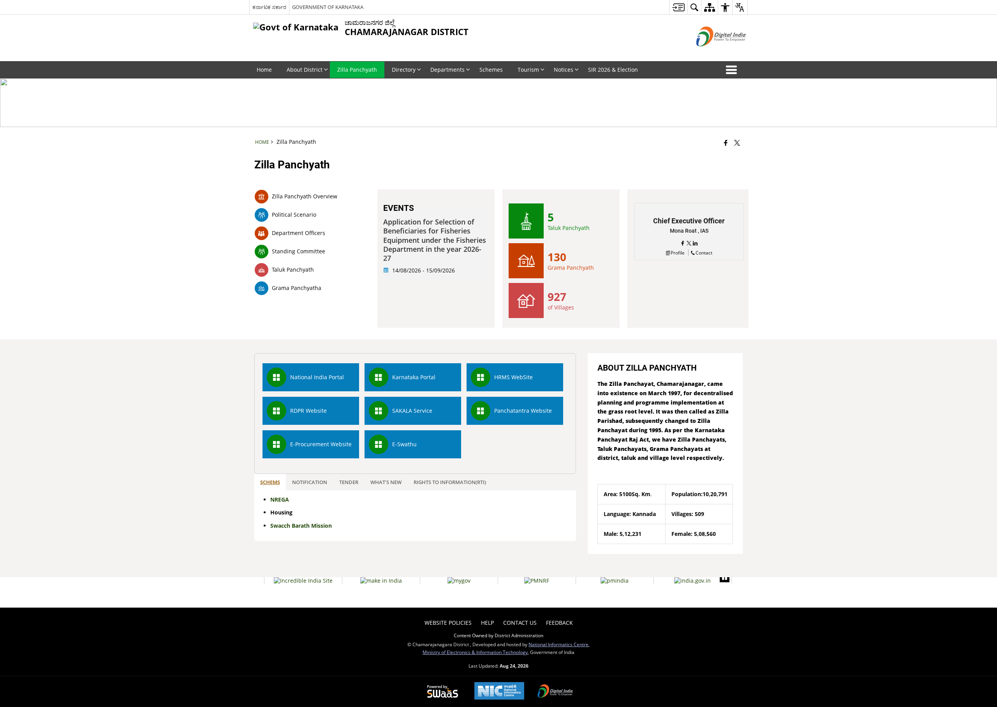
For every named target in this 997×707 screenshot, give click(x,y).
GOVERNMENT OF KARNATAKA (327, 7)
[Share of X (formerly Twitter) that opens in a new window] (737, 143)
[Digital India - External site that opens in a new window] (711, 53)
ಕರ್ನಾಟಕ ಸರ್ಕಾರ (269, 7)
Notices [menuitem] (563, 69)
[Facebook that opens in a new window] (726, 143)
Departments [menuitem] (447, 69)
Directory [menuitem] (404, 69)
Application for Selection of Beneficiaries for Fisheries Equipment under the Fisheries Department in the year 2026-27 (434, 240)
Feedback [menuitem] (559, 622)
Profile (678, 252)
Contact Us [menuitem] (520, 622)
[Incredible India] (303, 580)
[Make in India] (381, 580)
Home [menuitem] (264, 69)
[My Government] (458, 580)
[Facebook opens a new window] (683, 243)
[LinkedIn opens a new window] (695, 243)
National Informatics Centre (558, 644)
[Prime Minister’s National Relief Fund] (536, 580)
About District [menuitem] (304, 69)
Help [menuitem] (487, 622)
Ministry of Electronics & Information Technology (475, 652)
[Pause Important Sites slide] (724, 577)
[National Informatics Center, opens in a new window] (499, 691)
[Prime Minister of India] (615, 580)
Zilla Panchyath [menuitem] (357, 69)
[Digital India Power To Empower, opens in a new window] (555, 692)
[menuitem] (678, 7)
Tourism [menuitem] (528, 69)
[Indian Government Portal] (692, 580)
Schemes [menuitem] (491, 69)
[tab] (270, 482)
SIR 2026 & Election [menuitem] (613, 69)
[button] (733, 70)
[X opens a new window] (690, 243)
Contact (704, 252)
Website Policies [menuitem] (448, 622)
